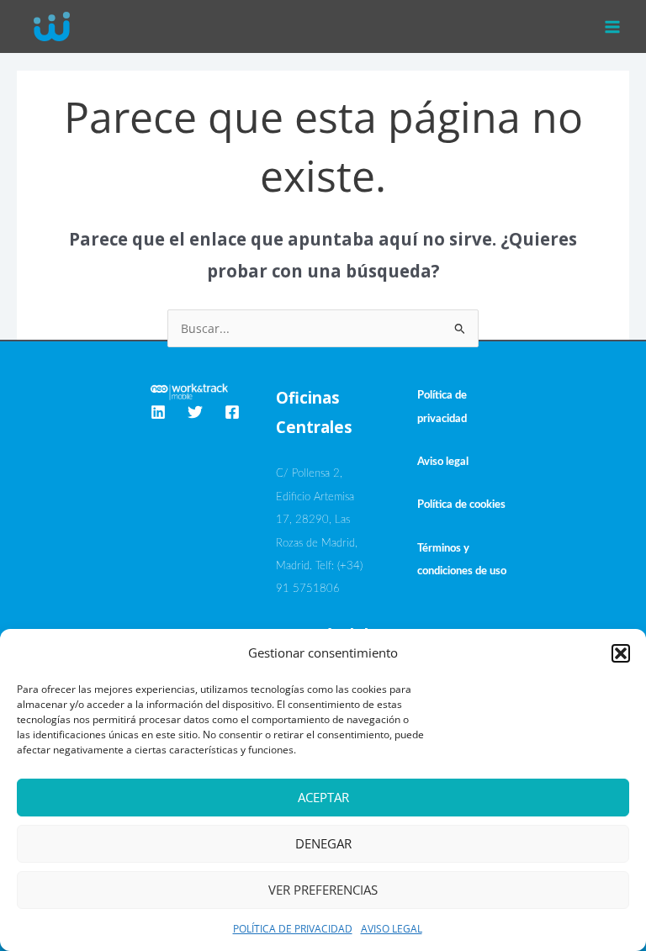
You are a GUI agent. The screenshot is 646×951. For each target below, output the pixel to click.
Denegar (323, 843)
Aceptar (323, 797)
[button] (620, 653)
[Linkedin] (158, 412)
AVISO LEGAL (391, 929)
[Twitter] (195, 412)
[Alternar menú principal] (613, 26)
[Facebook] (232, 412)
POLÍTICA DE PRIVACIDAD (292, 929)
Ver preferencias (323, 889)
